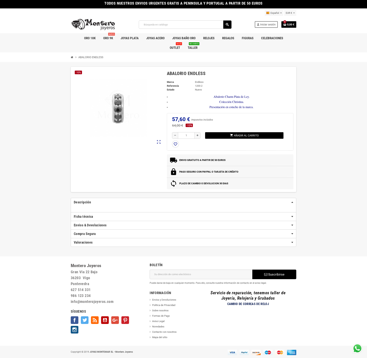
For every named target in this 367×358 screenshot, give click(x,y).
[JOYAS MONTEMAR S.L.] (93, 24)
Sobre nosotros (160, 310)
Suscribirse (275, 274)
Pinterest (125, 320)
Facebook (74, 320)
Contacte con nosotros (164, 331)
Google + (115, 320)
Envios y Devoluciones (164, 299)
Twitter (85, 320)
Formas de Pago (161, 315)
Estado (170, 89)
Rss (95, 320)
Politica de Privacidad (163, 305)
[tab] (183, 202)
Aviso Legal (158, 321)
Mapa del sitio (159, 337)
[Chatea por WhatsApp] (357, 348)
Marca (170, 82)
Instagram (74, 330)
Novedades (158, 326)
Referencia (173, 85)
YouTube (105, 320)
